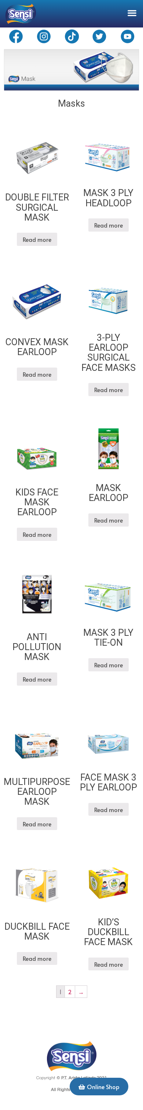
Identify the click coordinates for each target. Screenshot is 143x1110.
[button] (132, 12)
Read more (37, 239)
